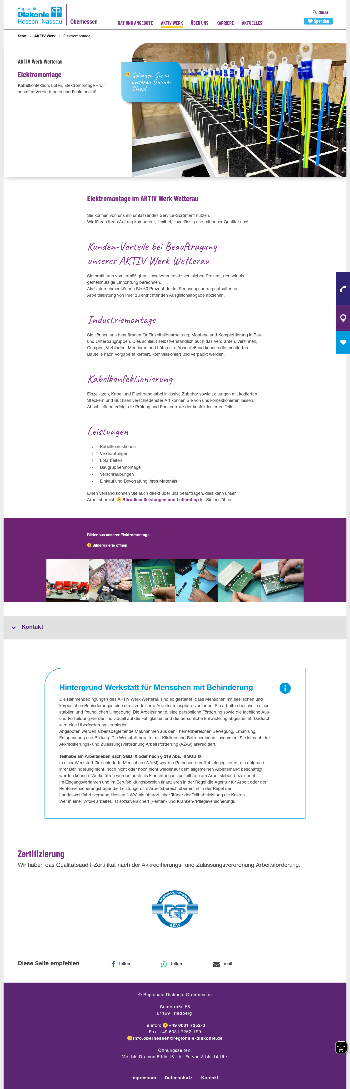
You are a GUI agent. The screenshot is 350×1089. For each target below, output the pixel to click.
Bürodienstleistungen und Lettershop (160, 500)
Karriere (225, 23)
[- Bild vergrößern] (67, 580)
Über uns (199, 23)
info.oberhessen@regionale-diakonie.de (178, 1039)
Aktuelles (252, 23)
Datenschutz (179, 1078)
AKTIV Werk (172, 23)
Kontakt (210, 1078)
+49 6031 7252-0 (187, 1026)
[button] (124, 964)
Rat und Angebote (135, 23)
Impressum (143, 1078)
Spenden (321, 21)
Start (22, 37)
